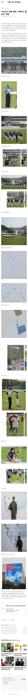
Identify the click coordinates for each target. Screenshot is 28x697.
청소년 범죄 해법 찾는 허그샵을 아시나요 (8, 627)
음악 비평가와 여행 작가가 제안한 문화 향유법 (9, 631)
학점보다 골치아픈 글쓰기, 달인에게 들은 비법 (9, 630)
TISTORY (14, 694)
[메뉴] (2, 2)
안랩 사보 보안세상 (14, 2)
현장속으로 (7, 625)
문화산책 (2, 625)
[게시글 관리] (8, 620)
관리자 (18, 694)
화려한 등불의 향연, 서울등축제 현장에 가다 (8, 633)
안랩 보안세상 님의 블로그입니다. (9, 680)
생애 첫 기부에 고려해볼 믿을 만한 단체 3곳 (8, 628)
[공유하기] (6, 620)
